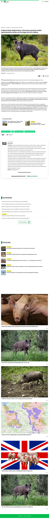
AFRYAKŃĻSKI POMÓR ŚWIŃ (6, 131)
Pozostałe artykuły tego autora (24, 172)
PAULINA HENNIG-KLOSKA (19, 131)
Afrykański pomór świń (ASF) (17, 27)
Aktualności (8, 27)
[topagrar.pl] (6, 1)
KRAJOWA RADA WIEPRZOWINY (29, 131)
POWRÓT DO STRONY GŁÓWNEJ (24, 516)
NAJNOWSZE (7, 198)
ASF (12, 131)
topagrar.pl (3, 27)
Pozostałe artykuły (23, 222)
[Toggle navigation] (2, 1)
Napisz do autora (32, 176)
